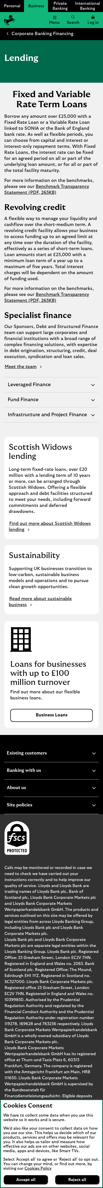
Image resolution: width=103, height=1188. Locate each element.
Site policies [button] (32, 806)
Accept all (26, 1180)
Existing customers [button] (39, 754)
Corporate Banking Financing (42, 34)
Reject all (77, 1180)
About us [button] (28, 788)
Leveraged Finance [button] (29, 387)
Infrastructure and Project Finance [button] (47, 417)
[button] (93, 20)
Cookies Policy (38, 1168)
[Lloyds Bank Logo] (9, 20)
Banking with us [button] (36, 771)
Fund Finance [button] (23, 402)
